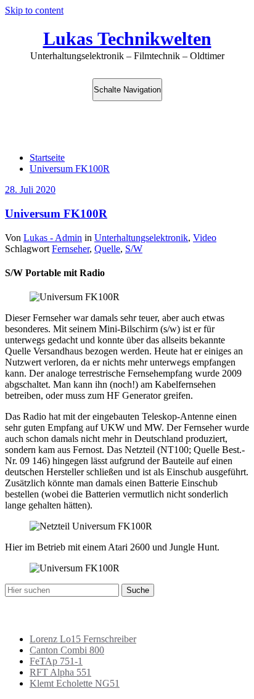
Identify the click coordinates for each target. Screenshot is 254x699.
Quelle (107, 248)
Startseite (47, 157)
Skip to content (34, 10)
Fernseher (70, 248)
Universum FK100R (70, 168)
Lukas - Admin (52, 237)
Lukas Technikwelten (127, 38)
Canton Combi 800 (67, 650)
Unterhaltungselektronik (141, 237)
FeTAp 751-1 (56, 661)
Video (204, 237)
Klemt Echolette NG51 (75, 683)
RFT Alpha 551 (60, 672)
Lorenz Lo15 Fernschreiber (83, 639)
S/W (133, 248)
